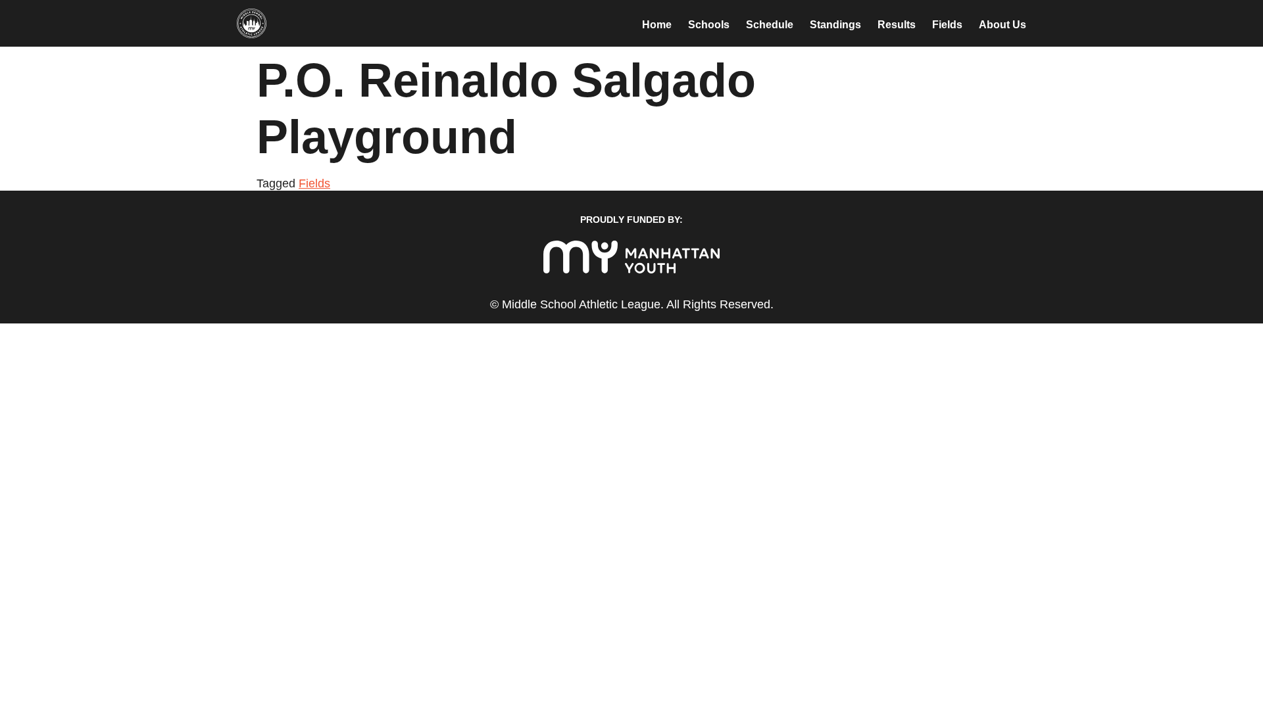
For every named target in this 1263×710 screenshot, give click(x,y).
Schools (709, 24)
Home (657, 24)
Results (897, 24)
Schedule (769, 24)
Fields (947, 24)
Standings (835, 24)
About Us (1002, 24)
